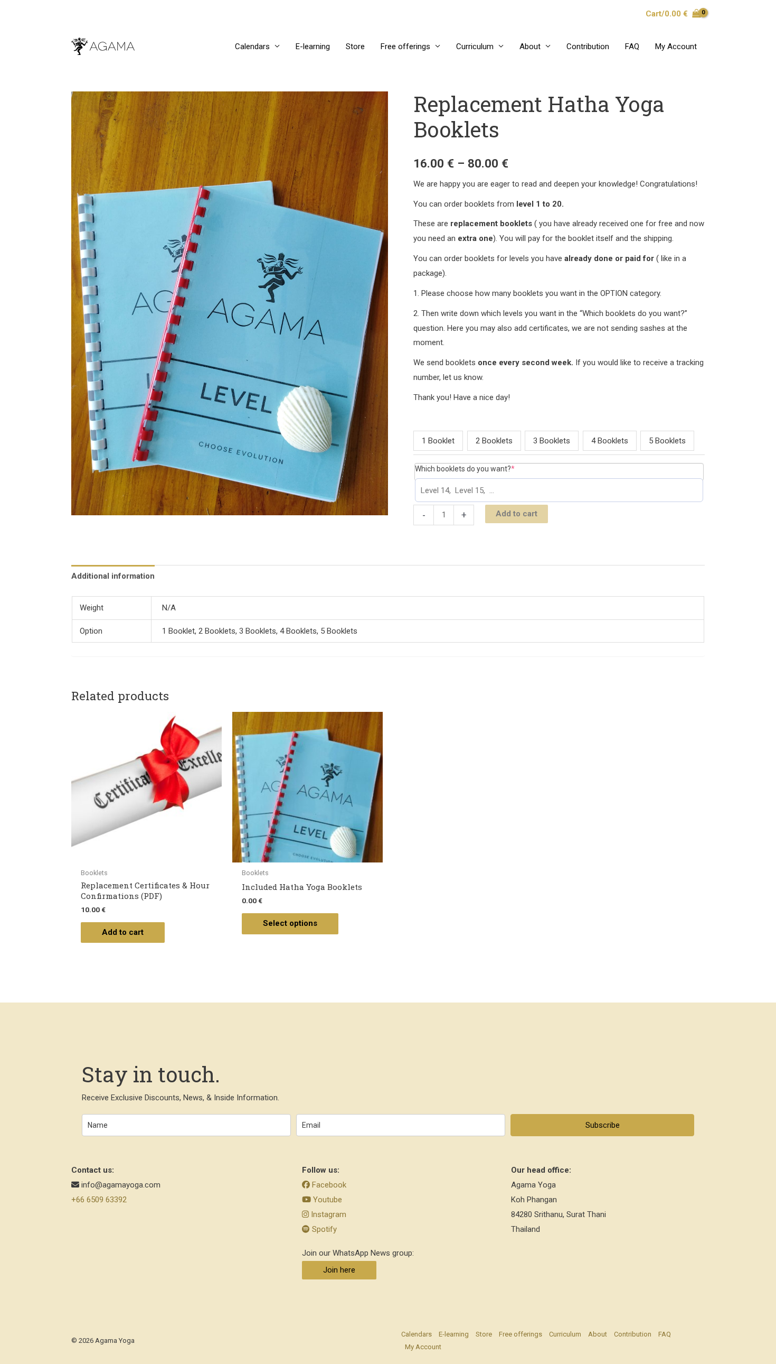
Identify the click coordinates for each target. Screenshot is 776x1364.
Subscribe (602, 1125)
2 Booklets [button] (494, 441)
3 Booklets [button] (551, 441)
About (530, 46)
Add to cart (516, 513)
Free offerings (405, 46)
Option (422, 418)
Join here (339, 1270)
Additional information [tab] (113, 576)
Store (355, 46)
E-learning (313, 46)
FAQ (632, 46)
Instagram (327, 1214)
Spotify (323, 1229)
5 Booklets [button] (667, 441)
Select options (290, 923)
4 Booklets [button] (609, 441)
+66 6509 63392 (99, 1199)
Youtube (326, 1199)
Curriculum (475, 46)
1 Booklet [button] (438, 441)
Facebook (328, 1185)
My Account (676, 46)
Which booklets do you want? (481, 468)
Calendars (252, 46)
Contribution (587, 46)
